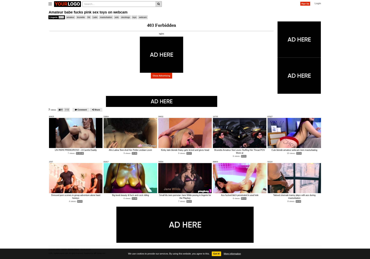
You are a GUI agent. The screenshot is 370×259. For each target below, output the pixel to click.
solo (117, 17)
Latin (95, 17)
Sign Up (305, 3)
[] (158, 4)
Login (318, 3)
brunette (81, 17)
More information (232, 253)
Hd (88, 17)
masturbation (106, 17)
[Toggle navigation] (51, 3)
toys (134, 17)
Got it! (216, 253)
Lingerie (56, 17)
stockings (125, 17)
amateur (70, 17)
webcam (143, 17)
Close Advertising (161, 76)
